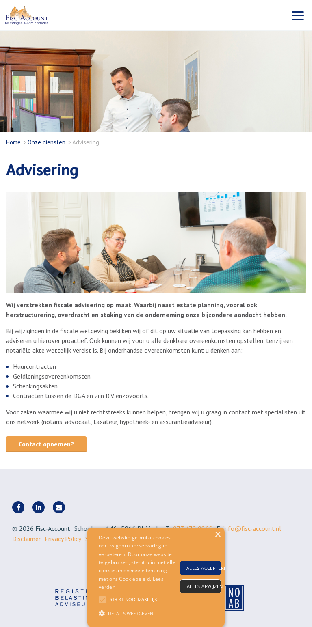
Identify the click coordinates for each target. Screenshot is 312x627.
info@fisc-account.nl (252, 528)
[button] (138, 613)
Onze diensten (46, 142)
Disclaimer (26, 538)
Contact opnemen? (46, 444)
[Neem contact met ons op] (59, 507)
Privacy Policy (63, 538)
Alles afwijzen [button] (204, 586)
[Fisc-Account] (46, 15)
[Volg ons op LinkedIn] (38, 507)
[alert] (156, 577)
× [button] (217, 535)
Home (13, 142)
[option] (156, 242)
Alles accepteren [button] (203, 568)
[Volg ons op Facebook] (18, 507)
